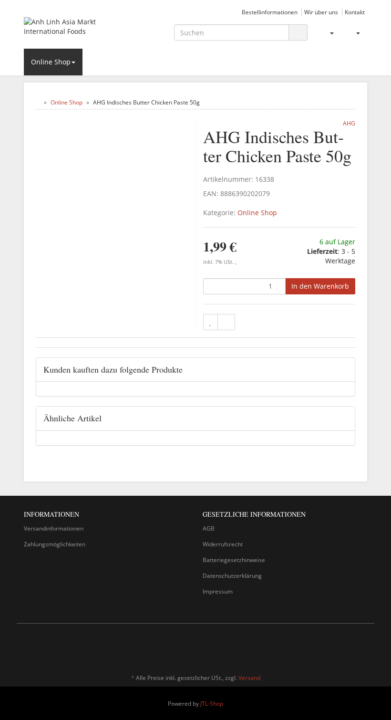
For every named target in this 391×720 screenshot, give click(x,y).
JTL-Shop (211, 703)
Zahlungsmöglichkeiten (54, 544)
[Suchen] (298, 32)
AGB (209, 528)
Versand (249, 678)
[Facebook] (347, 649)
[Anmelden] (328, 33)
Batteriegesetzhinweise (234, 560)
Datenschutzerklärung (232, 576)
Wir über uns (321, 12)
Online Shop (51, 61)
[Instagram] (362, 649)
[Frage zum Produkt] (226, 322)
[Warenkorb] (354, 33)
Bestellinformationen (270, 12)
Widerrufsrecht (223, 544)
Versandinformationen (53, 528)
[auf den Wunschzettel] (210, 322)
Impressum (218, 591)
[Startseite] (38, 102)
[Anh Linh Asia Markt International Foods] (76, 28)
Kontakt (355, 12)
